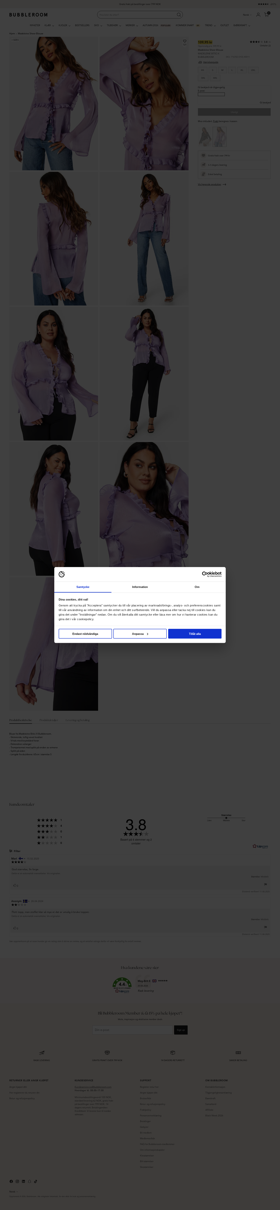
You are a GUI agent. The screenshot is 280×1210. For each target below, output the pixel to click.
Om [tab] (197, 587)
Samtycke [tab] (83, 587)
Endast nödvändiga (85, 633)
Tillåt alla (195, 633)
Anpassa (138, 633)
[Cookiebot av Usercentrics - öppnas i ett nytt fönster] (205, 574)
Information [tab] (140, 587)
